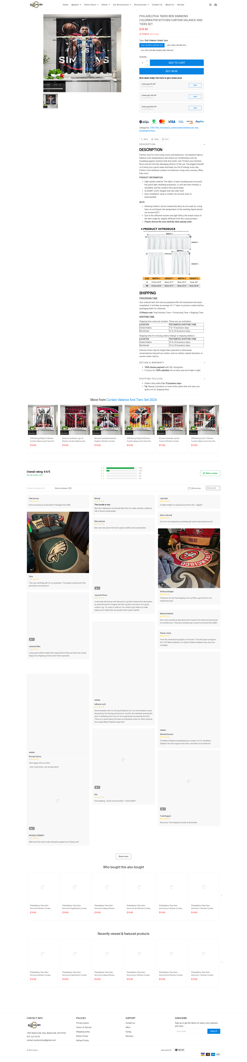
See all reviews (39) (35, 475)
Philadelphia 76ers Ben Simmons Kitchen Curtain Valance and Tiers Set (40, 943)
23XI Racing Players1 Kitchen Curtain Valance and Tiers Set (42, 439)
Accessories (140, 4)
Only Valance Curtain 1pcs (156, 40)
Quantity (143, 57)
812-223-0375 (33, 1060)
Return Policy (82, 1059)
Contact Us (157, 4)
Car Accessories (121, 4)
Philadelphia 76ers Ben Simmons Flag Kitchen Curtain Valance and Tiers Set (74, 943)
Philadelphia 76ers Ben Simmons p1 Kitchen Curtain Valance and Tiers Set (170, 943)
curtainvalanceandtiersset (182, 128)
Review (180, 4)
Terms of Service (84, 1051)
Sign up (213, 1055)
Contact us (130, 1046)
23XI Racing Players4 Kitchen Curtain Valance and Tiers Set (139, 439)
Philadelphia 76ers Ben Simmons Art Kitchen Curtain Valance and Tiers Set (138, 943)
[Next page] (222, 428)
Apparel (75, 4)
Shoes (105, 4)
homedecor (165, 128)
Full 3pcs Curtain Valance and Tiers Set (157, 50)
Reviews (129, 1059)
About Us (169, 4)
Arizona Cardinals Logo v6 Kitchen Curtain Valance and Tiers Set (73, 440)
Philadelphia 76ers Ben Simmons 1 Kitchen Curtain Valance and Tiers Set (202, 943)
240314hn (154, 128)
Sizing (128, 1055)
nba (196, 128)
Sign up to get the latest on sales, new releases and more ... (196, 1048)
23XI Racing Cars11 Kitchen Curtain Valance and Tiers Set (203, 439)
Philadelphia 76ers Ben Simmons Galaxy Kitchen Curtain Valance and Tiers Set (106, 943)
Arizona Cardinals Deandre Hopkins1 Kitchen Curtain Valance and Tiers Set (105, 440)
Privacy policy (82, 1046)
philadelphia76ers (147, 131)
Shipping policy (83, 1055)
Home (65, 4)
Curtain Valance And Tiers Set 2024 (132, 400)
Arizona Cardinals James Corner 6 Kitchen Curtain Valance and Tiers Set (169, 440)
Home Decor (90, 4)
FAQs (128, 1051)
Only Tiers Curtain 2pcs (176, 45)
